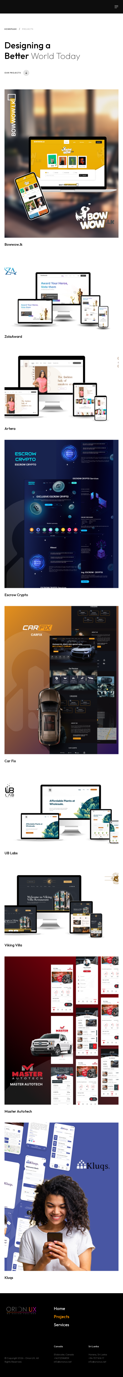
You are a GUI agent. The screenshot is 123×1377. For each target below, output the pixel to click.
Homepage (10, 29)
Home (59, 1308)
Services (61, 1325)
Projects (61, 1316)
